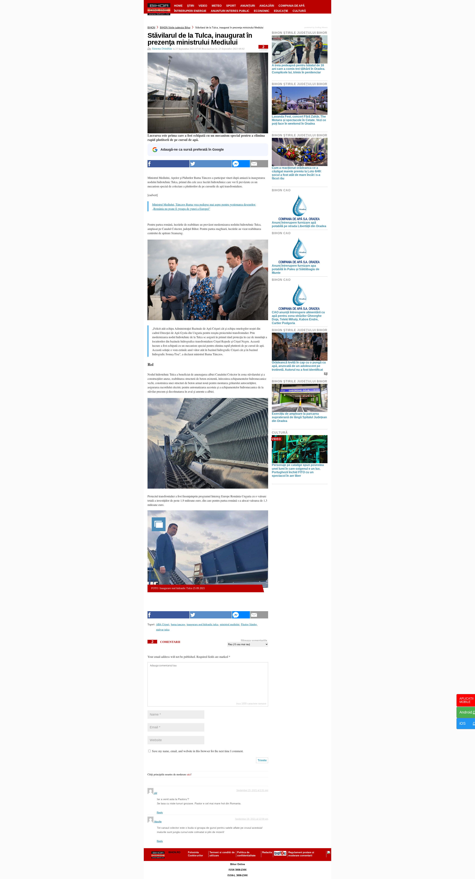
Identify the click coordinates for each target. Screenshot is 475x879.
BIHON (151, 27)
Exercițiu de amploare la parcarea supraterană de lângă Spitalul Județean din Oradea (299, 417)
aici (189, 774)
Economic (261, 10)
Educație (281, 10)
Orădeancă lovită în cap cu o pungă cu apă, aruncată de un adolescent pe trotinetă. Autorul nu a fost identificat (299, 366)
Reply (160, 812)
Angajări (266, 5)
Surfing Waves (321, 27)
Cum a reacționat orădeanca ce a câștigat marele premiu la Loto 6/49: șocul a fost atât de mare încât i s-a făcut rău (297, 173)
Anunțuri (247, 5)
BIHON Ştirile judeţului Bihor (175, 27)
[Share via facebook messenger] (241, 163)
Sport (231, 5)
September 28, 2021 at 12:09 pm (251, 819)
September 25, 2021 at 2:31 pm (252, 790)
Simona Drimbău (162, 48)
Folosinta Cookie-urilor (195, 854)
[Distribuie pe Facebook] (168, 163)
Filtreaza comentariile (254, 640)
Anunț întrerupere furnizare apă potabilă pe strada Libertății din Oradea (299, 224)
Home (178, 5)
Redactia (267, 852)
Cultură (299, 10)
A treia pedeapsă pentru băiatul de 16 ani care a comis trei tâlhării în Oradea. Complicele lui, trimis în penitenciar (298, 69)
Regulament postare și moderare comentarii (301, 854)
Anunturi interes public (230, 10)
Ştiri (190, 5)
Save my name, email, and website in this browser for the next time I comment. (197, 751)
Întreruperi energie (190, 10)
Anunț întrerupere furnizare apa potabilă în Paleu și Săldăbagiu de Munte (295, 269)
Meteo (217, 5)
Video (203, 5)
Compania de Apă (292, 5)
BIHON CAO (281, 190)
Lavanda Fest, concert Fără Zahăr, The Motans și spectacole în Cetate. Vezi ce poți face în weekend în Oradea (299, 120)
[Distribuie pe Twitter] (211, 163)
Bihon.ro (174, 852)
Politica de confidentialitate (246, 854)
